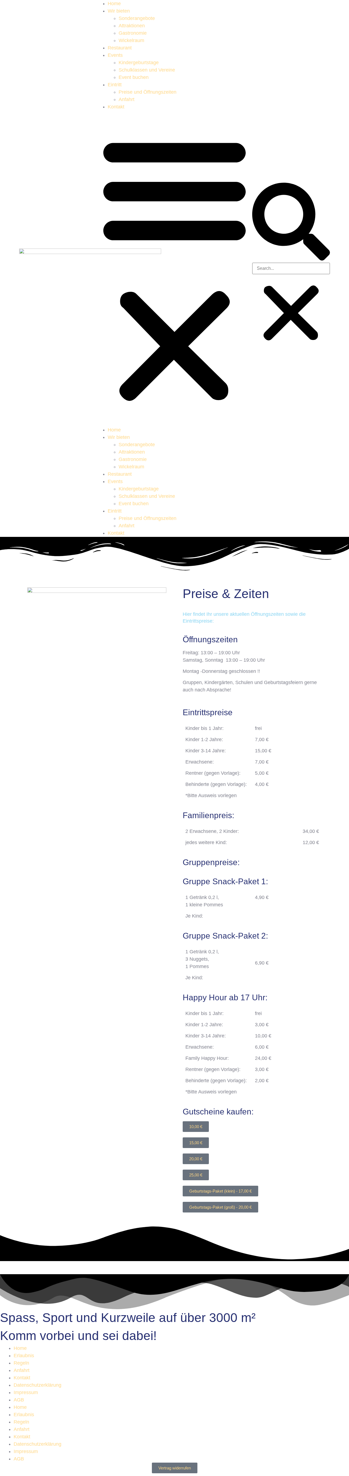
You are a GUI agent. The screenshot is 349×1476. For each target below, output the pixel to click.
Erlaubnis (24, 1355)
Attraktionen (132, 25)
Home (114, 3)
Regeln (21, 1363)
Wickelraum (131, 40)
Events (115, 55)
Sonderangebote (137, 18)
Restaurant (120, 48)
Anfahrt (126, 99)
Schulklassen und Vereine (147, 70)
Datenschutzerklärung (37, 1385)
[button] (174, 268)
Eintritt (115, 84)
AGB (19, 1400)
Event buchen (134, 77)
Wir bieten (119, 11)
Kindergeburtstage (139, 62)
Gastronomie (133, 33)
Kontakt (116, 107)
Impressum (26, 1392)
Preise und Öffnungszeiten (147, 92)
